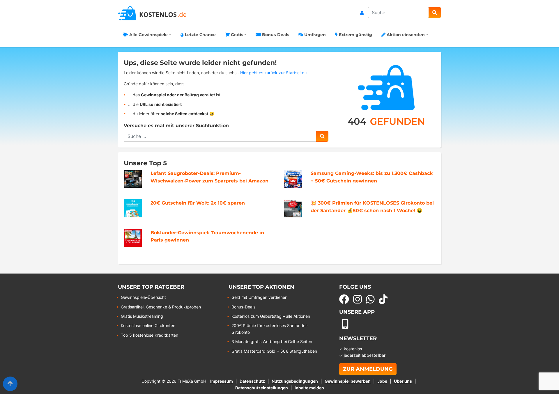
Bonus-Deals (275, 34)
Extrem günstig (355, 34)
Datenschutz (252, 381)
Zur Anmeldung (368, 369)
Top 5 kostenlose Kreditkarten (149, 335)
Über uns (403, 381)
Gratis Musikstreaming (142, 316)
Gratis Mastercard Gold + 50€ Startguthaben (274, 351)
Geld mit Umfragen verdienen (259, 297)
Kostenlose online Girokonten (148, 325)
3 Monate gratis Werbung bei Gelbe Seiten (271, 341)
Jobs (382, 381)
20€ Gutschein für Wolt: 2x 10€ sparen (198, 203)
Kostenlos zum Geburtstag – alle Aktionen (270, 316)
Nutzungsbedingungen (295, 381)
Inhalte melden (309, 387)
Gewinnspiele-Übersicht (143, 297)
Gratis (236, 34)
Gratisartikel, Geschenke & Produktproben (161, 306)
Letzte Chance (200, 34)
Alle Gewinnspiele (148, 34)
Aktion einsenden (405, 34)
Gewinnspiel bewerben (348, 381)
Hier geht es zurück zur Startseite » (274, 72)
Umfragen (314, 34)
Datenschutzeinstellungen (261, 387)
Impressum (221, 381)
